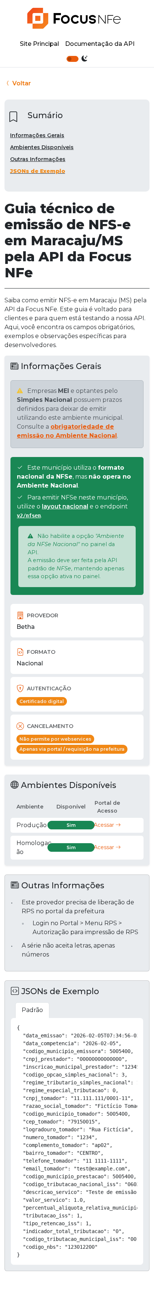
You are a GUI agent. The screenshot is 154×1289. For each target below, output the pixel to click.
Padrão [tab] (32, 1010)
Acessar (105, 825)
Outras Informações (37, 159)
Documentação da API (100, 43)
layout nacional (65, 506)
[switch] (72, 59)
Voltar (21, 83)
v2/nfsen (29, 516)
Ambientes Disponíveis (42, 147)
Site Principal (39, 43)
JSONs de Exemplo (37, 171)
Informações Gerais (37, 135)
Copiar (129, 1026)
